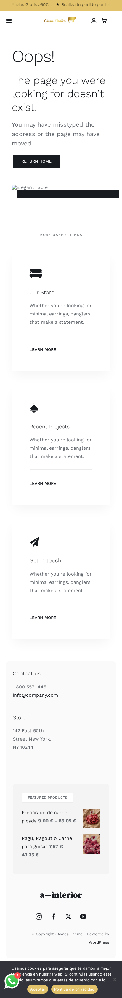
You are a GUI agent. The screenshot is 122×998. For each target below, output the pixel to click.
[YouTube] (83, 916)
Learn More (43, 349)
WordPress (99, 942)
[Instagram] (38, 916)
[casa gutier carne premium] (61, 18)
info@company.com (35, 695)
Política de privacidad (74, 989)
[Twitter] (68, 916)
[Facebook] (53, 916)
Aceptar (37, 989)
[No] (115, 979)
